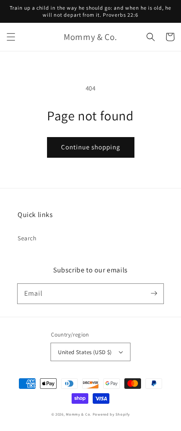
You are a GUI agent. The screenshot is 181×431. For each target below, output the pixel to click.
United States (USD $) (85, 352)
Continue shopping (90, 147)
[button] (11, 37)
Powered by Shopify (111, 414)
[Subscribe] (153, 293)
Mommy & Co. (78, 414)
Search (27, 238)
